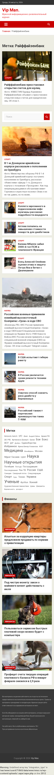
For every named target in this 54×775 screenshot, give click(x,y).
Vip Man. (10, 9)
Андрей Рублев (34, 436)
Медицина (13, 450)
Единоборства (29, 443)
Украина (31, 476)
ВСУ (6, 443)
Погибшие (9, 466)
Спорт (8, 78)
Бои (38, 439)
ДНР (11, 443)
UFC (20, 436)
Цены (32, 486)
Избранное (10, 446)
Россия (31, 470)
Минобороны (29, 451)
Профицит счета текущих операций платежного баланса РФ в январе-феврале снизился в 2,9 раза (26, 678)
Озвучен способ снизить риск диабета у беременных (33, 395)
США (40, 469)
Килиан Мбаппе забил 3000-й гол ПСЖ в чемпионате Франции (31, 247)
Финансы (10, 499)
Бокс (45, 439)
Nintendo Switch (10, 436)
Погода (18, 467)
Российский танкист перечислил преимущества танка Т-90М (31, 415)
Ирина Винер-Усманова (28, 447)
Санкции (7, 473)
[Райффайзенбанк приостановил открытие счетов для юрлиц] (27, 66)
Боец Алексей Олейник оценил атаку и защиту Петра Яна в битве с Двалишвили (32, 266)
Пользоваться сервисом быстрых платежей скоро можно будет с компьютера (25, 632)
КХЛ (41, 446)
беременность (9, 489)
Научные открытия (23, 462)
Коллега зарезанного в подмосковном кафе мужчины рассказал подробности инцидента (33, 210)
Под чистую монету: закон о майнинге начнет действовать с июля (24, 586)
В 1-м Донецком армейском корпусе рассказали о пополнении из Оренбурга (25, 166)
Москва (38, 451)
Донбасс (17, 443)
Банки (32, 440)
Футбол (24, 482)
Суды (15, 477)
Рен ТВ (22, 470)
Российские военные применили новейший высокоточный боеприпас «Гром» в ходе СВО (24, 317)
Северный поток (19, 473)
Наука (7, 311)
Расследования (11, 470)
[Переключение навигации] (6, 24)
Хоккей (33, 482)
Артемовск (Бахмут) (20, 440)
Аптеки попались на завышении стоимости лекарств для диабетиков (33, 229)
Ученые (11, 481)
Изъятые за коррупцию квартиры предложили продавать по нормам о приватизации (26, 540)
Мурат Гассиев (11, 457)
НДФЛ (23, 457)
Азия (26, 436)
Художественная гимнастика (16, 486)
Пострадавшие (30, 466)
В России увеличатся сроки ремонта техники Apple (32, 378)
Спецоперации (34, 473)
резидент (19, 489)
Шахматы (40, 486)
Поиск (47, 117)
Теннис (21, 477)
